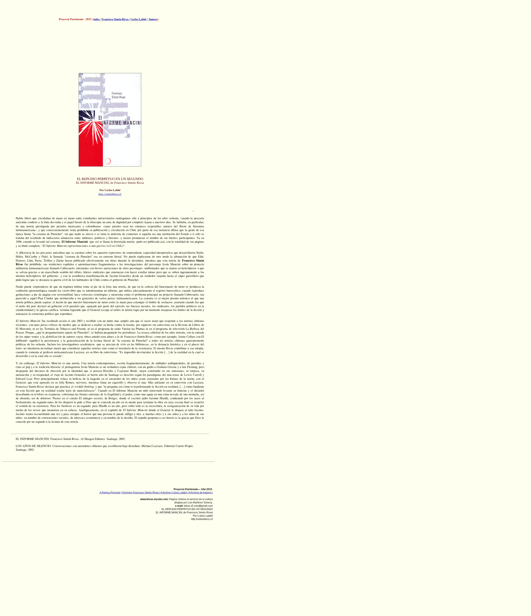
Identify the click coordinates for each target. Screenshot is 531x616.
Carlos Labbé (138, 19)
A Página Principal (110, 492)
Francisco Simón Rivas (115, 19)
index (96, 19)
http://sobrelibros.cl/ (110, 194)
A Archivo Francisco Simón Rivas (141, 492)
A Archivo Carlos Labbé (174, 492)
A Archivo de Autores (200, 492)
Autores (153, 19)
